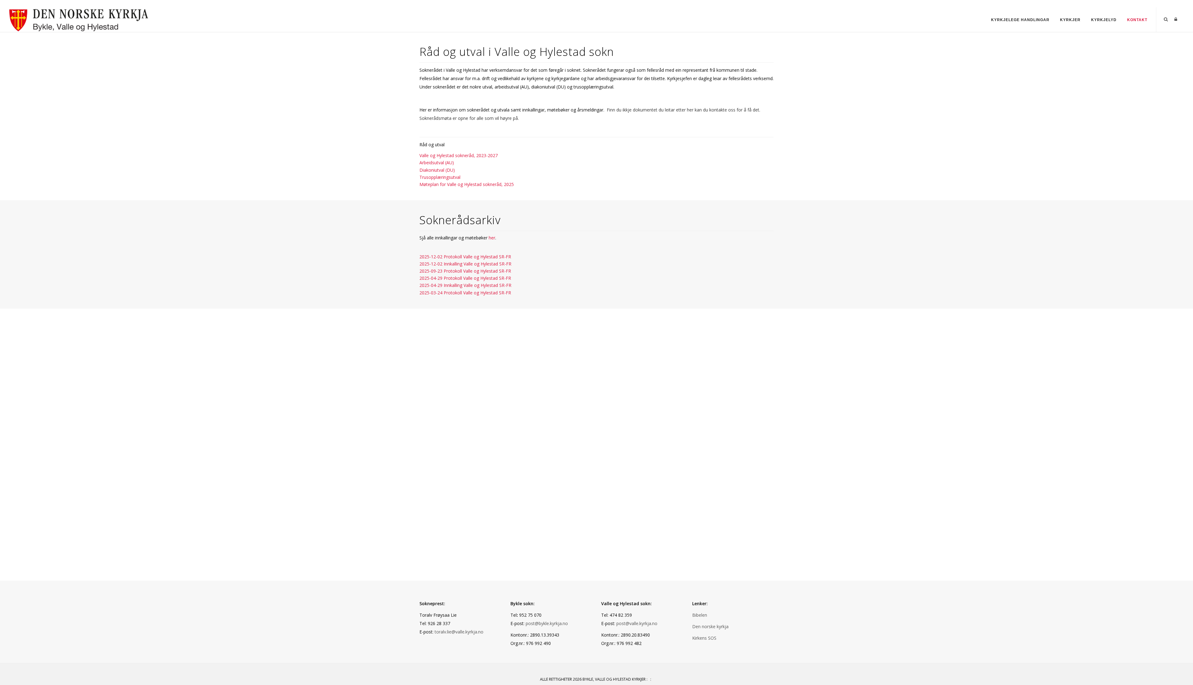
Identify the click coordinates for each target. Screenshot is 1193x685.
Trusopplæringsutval (439, 177)
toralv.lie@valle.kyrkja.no (459, 632)
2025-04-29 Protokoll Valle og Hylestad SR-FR (465, 278)
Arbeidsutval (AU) (436, 163)
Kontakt (1137, 20)
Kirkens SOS (704, 638)
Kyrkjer (1070, 20)
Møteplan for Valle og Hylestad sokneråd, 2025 (466, 184)
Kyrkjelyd (1104, 20)
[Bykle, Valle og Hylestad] (79, 19)
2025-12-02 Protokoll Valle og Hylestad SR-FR (465, 257)
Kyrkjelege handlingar (1020, 20)
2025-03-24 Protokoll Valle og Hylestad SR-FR (465, 293)
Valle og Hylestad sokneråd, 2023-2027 (458, 155)
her (492, 238)
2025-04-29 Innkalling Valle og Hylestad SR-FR (465, 285)
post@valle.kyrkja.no (636, 623)
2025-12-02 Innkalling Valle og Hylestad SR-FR (465, 264)
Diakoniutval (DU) (437, 170)
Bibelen (699, 615)
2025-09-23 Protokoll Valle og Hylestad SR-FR (465, 271)
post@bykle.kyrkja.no (547, 623)
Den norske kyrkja (710, 626)
